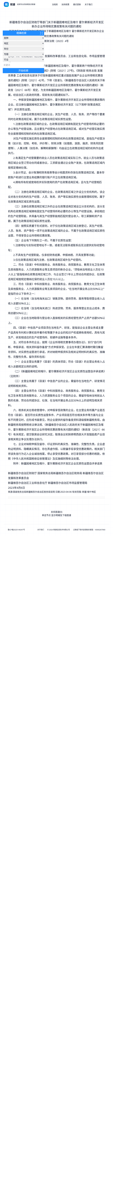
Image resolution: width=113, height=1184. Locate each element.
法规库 (55, 4)
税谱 (12, 4)
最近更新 (77, 4)
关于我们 (88, 4)
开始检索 (23, 70)
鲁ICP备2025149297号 (16, 530)
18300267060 (100, 530)
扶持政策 (65, 4)
